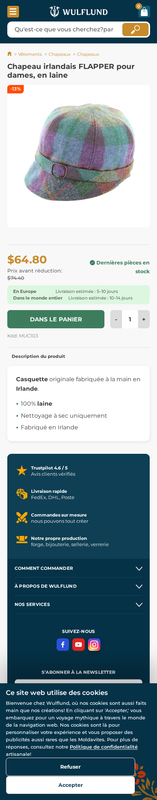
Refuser (70, 767)
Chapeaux (59, 54)
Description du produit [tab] (38, 356)
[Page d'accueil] (10, 54)
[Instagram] (94, 644)
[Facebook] (63, 644)
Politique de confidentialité (104, 747)
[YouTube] (78, 644)
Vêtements (30, 54)
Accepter (70, 785)
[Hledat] (135, 29)
